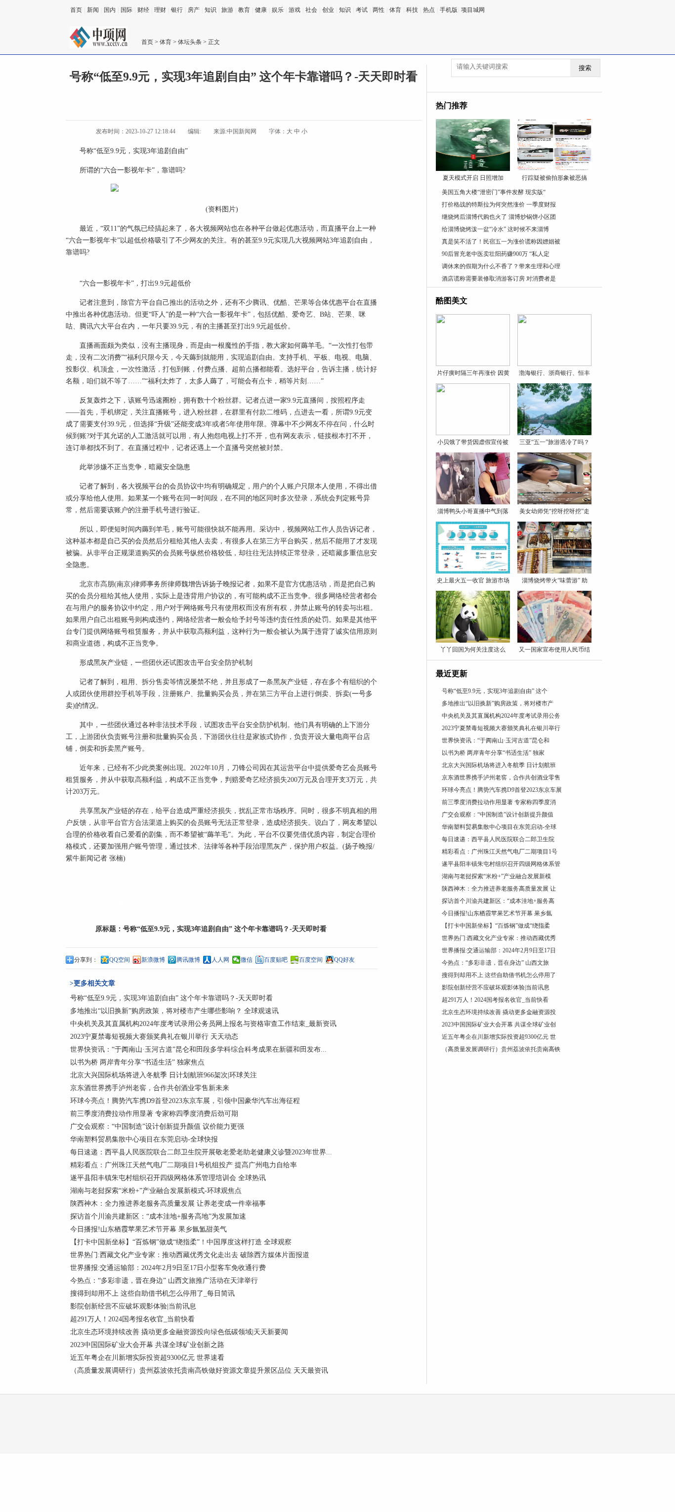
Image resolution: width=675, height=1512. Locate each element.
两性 (378, 9)
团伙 (155, 904)
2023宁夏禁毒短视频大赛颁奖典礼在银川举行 (501, 728)
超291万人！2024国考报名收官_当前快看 (132, 1319)
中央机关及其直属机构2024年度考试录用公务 (501, 715)
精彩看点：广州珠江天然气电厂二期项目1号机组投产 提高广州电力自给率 (183, 1165)
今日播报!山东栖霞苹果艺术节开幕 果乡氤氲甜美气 (148, 1229)
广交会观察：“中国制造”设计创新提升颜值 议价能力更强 (157, 1126)
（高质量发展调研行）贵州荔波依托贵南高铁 (501, 1049)
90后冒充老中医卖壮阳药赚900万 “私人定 (495, 253)
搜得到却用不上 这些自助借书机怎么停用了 (499, 975)
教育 (244, 9)
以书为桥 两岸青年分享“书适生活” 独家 (493, 752)
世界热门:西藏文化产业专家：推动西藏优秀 (499, 938)
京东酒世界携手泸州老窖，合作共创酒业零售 (501, 777)
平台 (139, 904)
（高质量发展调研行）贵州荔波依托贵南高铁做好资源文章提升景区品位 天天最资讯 (199, 1370)
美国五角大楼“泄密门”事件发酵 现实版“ (494, 192)
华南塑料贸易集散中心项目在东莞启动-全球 (499, 826)
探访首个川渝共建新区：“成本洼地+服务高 (498, 901)
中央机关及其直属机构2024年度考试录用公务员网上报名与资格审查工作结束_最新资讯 (203, 1023)
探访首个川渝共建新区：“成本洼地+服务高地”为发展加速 (158, 1216)
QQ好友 (344, 959)
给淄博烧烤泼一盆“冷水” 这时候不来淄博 (495, 229)
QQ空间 (119, 959)
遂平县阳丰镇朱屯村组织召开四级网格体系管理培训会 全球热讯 (168, 1178)
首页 (76, 9)
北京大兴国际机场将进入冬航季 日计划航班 (499, 765)
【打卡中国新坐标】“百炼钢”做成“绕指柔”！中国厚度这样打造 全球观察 (181, 1242)
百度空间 (311, 959)
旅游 (227, 9)
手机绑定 (116, 904)
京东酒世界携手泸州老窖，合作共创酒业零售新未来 (149, 1088)
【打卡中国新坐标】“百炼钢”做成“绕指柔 (496, 925)
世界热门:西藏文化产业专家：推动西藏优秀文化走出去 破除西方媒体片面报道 (189, 1255)
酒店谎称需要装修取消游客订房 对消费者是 (499, 278)
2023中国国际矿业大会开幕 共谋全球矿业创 (499, 1024)
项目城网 (473, 9)
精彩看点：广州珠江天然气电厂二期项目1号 (499, 851)
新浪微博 (153, 959)
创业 (328, 9)
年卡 (170, 904)
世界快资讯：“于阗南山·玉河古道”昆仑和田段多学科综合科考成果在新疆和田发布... (198, 1049)
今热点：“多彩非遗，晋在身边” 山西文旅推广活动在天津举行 (164, 1280)
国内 (110, 9)
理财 (160, 9)
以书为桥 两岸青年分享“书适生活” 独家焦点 (137, 1062)
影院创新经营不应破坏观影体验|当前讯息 (133, 1306)
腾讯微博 (188, 959)
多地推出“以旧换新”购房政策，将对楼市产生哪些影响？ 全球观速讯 (174, 1011)
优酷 (186, 904)
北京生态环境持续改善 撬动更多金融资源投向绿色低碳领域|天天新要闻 (179, 1332)
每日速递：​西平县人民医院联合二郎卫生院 (498, 839)
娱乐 (278, 9)
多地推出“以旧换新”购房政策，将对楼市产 (497, 703)
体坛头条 (190, 42)
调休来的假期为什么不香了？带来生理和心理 (501, 266)
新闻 (93, 9)
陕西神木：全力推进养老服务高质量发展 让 (499, 888)
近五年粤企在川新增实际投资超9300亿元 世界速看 (147, 1357)
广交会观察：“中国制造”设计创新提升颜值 (497, 814)
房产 (194, 9)
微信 (247, 959)
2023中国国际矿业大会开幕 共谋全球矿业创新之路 (147, 1345)
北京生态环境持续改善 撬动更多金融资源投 (499, 1012)
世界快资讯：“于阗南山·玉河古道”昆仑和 (495, 740)
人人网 (220, 959)
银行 (177, 9)
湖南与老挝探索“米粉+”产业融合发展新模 (496, 876)
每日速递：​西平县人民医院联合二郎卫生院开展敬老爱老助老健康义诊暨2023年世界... (201, 1152)
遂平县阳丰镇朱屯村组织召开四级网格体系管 (501, 863)
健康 (261, 9)
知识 (210, 9)
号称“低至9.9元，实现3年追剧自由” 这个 (495, 691)
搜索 (585, 68)
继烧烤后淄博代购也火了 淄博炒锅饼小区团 (499, 216)
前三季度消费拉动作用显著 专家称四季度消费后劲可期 (154, 1113)
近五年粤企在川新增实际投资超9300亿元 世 (499, 1036)
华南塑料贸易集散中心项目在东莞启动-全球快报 (144, 1139)
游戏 (294, 9)
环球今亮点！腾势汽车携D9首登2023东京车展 (502, 789)
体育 (395, 9)
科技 (412, 9)
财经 (143, 9)
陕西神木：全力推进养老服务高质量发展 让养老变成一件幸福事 (168, 1203)
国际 (126, 9)
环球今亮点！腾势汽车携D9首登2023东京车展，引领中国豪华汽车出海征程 (185, 1100)
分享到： (86, 959)
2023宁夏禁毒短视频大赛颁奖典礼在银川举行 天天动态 (154, 1036)
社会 (311, 9)
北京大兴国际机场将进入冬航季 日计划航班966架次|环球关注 (163, 1075)
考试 (362, 9)
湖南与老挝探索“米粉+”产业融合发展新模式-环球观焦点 (156, 1190)
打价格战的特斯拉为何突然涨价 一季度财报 (499, 204)
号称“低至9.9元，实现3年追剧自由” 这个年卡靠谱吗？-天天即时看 (225, 929)
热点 (429, 9)
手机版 (449, 9)
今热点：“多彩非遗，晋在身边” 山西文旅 (495, 962)
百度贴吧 (276, 959)
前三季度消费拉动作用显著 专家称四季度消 (499, 802)
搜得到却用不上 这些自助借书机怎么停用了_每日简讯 (152, 1293)
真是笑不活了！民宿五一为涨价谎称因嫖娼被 (501, 241)
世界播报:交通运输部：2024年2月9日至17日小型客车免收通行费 (168, 1267)
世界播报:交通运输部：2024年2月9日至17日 (499, 950)
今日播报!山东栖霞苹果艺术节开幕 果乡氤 (497, 913)
